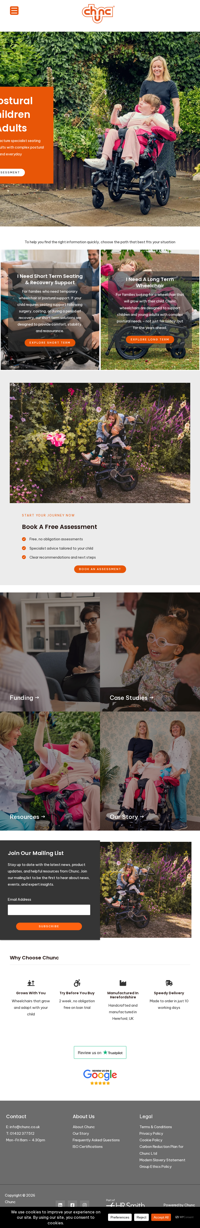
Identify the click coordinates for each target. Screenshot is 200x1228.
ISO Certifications (88, 1146)
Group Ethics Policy (156, 1166)
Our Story (81, 1133)
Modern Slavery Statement (162, 1160)
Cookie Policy (151, 1140)
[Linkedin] (60, 1205)
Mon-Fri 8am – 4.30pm (25, 1140)
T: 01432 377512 (20, 1133)
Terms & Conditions (156, 1127)
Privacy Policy (151, 1133)
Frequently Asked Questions (96, 1140)
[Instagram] (84, 1205)
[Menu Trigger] (14, 10)
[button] (100, 569)
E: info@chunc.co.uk (23, 1127)
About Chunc (84, 1127)
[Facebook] (72, 1205)
